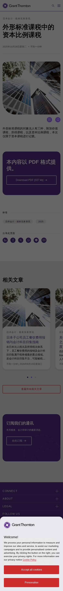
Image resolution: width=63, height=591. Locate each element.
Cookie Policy (29, 559)
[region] (31, 554)
